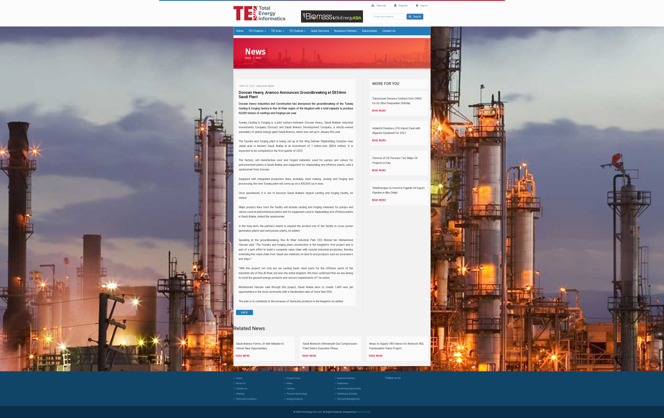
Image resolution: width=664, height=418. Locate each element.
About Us (241, 383)
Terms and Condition (246, 399)
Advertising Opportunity (349, 388)
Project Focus (293, 378)
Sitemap (381, 5)
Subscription (369, 31)
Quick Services (320, 31)
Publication (342, 383)
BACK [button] (244, 312)
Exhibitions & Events (347, 393)
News (258, 58)
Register (403, 5)
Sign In (424, 5)
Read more (379, 110)
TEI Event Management (348, 399)
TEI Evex (276, 31)
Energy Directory (295, 399)
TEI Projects (256, 31)
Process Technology (297, 393)
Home (239, 31)
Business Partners (345, 31)
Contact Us (388, 31)
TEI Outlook (296, 31)
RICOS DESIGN (363, 412)
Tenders (291, 388)
